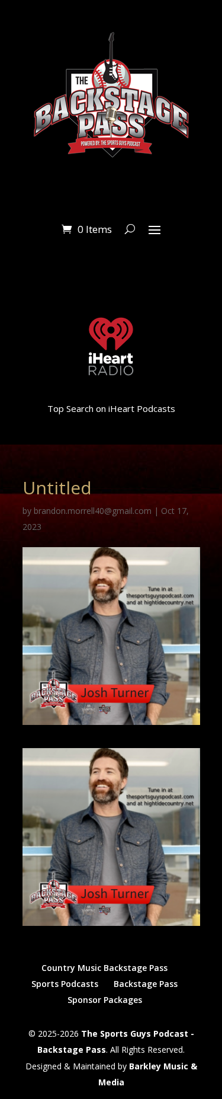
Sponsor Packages (104, 999)
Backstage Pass (146, 983)
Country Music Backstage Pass (104, 967)
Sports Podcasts (64, 983)
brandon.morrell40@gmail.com (93, 510)
